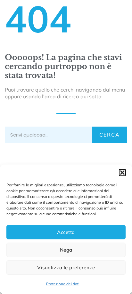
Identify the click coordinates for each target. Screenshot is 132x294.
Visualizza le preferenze (66, 267)
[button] (122, 172)
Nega (66, 250)
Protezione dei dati (62, 283)
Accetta (66, 232)
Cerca (109, 134)
